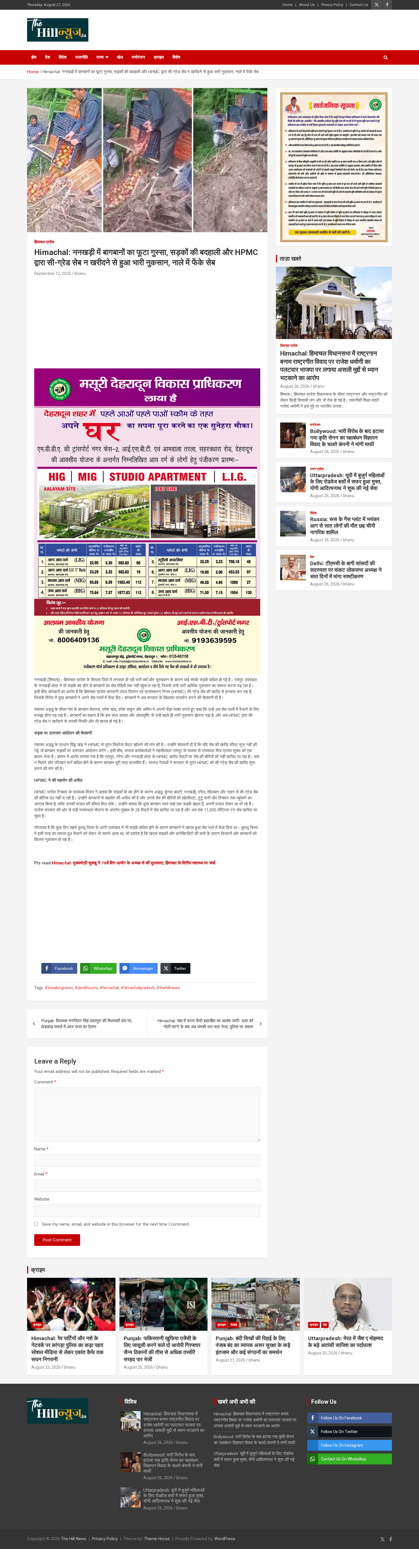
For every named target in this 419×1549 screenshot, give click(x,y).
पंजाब (234, 1325)
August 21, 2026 (230, 1360)
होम (33, 57)
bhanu (80, 273)
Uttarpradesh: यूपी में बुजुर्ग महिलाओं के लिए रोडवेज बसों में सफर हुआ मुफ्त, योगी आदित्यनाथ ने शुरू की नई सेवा (347, 482)
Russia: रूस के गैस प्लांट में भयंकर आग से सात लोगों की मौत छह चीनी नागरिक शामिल (344, 526)
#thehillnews (168, 987)
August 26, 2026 (295, 386)
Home (287, 5)
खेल (120, 57)
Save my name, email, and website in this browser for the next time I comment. (116, 1224)
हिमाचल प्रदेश (44, 242)
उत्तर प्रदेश (317, 469)
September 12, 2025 (52, 273)
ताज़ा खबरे (290, 258)
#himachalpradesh (138, 987)
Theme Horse (157, 1538)
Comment (45, 1082)
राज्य (99, 57)
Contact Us (359, 5)
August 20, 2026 (322, 1353)
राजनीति (81, 57)
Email (40, 1174)
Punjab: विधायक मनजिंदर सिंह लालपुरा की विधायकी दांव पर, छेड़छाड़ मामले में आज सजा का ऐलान (86, 1023)
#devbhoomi (86, 987)
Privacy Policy (332, 5)
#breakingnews (59, 987)
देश (47, 57)
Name (41, 1149)
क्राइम (159, 57)
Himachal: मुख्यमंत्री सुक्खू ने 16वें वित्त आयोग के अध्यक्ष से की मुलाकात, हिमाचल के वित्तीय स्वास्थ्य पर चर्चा (133, 863)
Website (41, 1199)
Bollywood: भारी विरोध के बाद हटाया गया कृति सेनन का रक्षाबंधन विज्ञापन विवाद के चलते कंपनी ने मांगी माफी (347, 438)
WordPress (224, 1538)
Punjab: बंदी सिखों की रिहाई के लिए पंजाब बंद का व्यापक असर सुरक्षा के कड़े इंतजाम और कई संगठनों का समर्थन (253, 1345)
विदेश (63, 57)
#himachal (109, 987)
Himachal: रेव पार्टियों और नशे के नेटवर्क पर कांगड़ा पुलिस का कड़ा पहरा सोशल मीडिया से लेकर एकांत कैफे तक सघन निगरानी (67, 1349)
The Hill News (73, 1538)
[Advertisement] (147, 320)
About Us (307, 5)
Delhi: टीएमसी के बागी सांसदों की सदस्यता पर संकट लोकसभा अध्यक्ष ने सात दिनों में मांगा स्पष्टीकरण (346, 570)
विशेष (176, 57)
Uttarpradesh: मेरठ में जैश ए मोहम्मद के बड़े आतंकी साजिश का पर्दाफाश (345, 1342)
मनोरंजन (138, 57)
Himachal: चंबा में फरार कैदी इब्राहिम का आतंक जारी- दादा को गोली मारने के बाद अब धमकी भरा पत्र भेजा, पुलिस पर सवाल (205, 1023)
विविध (131, 1401)
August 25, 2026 (46, 1367)
